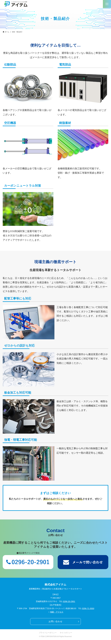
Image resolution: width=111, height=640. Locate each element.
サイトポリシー (66, 633)
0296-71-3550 (88, 608)
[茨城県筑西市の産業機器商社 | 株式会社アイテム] (15, 4)
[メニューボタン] (107, 4)
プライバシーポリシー (48, 633)
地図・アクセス (56, 612)
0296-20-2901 (69, 601)
